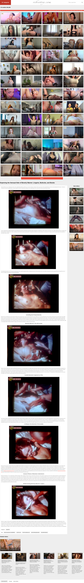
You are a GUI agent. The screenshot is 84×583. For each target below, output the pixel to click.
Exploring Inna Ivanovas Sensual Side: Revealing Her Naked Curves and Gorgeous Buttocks (77, 561)
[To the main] (42, 2)
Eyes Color (59, 10)
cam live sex (19, 532)
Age (56, 10)
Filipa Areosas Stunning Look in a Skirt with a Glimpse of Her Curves (21, 563)
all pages (10, 581)
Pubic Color (68, 10)
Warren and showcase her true (9, 470)
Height (71, 10)
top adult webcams (44, 532)
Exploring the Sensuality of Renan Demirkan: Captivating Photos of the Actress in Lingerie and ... (6, 561)
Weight (74, 10)
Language (50, 10)
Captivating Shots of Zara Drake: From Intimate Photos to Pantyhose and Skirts (35, 561)
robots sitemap (15, 581)
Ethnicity (53, 10)
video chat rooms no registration (9, 532)
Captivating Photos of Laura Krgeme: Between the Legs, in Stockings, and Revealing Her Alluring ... (63, 561)
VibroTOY (7, 529)
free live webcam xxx (26, 532)
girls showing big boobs (35, 532)
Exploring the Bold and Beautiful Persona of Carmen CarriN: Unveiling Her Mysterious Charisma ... (48, 561)
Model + (42, 178)
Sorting (77, 10)
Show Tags (81, 10)
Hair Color (63, 10)
